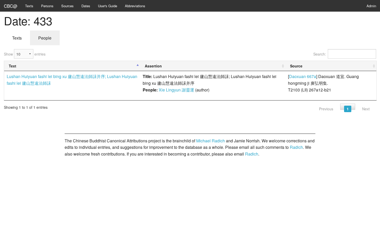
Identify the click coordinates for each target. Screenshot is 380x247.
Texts (29, 5)
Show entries (24, 54)
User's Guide (107, 5)
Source (296, 65)
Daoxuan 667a (302, 76)
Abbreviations (135, 5)
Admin (371, 5)
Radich (296, 147)
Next (366, 108)
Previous (326, 108)
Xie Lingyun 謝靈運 (176, 90)
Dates (85, 5)
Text (12, 65)
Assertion (153, 65)
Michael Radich (210, 141)
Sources (67, 5)
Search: (319, 54)
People (44, 38)
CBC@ (10, 6)
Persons (47, 5)
